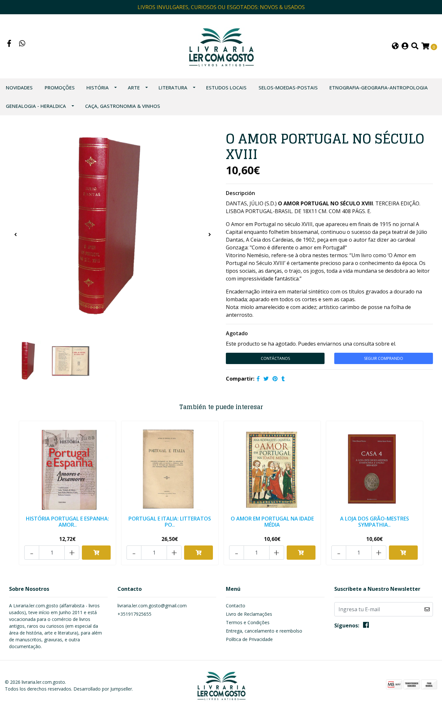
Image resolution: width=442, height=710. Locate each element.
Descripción (240, 193)
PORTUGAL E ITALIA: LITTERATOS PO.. (169, 521)
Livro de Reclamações (249, 614)
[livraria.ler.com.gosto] (220, 45)
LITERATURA (173, 87)
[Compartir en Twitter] (266, 378)
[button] (395, 46)
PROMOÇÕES (60, 87)
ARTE (134, 87)
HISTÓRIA (97, 87)
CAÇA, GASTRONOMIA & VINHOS (122, 106)
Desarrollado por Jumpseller (102, 689)
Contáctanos (275, 358)
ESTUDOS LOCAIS (226, 87)
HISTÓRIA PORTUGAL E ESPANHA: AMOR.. (67, 521)
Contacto (235, 605)
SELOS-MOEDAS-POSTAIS (288, 87)
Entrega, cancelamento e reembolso (264, 631)
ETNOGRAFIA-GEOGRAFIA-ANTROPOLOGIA (378, 87)
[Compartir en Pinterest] (275, 378)
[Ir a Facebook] (9, 44)
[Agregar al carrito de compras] (96, 552)
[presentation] (15, 234)
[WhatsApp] (22, 44)
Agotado (237, 333)
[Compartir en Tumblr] (283, 378)
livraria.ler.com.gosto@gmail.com (152, 605)
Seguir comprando (383, 358)
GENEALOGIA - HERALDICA (36, 106)
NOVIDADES (19, 87)
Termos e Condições (248, 622)
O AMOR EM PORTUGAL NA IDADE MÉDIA (272, 521)
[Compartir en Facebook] (258, 378)
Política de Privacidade (249, 639)
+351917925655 (134, 614)
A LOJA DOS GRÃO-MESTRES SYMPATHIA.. (374, 521)
